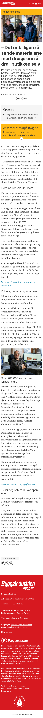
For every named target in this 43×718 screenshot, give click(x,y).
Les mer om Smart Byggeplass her (18, 484)
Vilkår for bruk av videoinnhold (13, 686)
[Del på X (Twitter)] (21, 98)
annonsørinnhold (10, 558)
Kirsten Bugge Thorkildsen (21, 625)
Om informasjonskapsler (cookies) (15, 688)
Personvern (6, 691)
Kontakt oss (6, 632)
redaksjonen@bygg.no (19, 618)
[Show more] (21, 121)
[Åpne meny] (38, 3)
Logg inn (31, 3)
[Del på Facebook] (17, 98)
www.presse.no (15, 663)
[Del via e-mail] (25, 98)
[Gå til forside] (9, 3)
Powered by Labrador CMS (21, 715)
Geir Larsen (22, 627)
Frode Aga (25, 610)
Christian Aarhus (23, 613)
